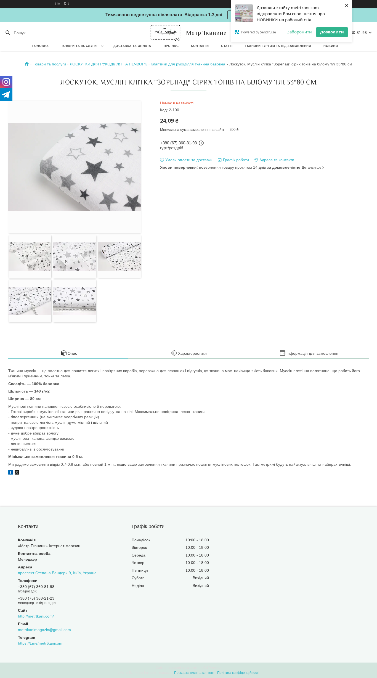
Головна (40, 45)
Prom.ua (215, 668)
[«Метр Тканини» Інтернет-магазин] (165, 33)
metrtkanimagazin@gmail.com (44, 629)
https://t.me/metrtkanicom (40, 643)
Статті (226, 45)
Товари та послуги (79, 45)
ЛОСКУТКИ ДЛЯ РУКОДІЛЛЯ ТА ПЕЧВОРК (108, 64)
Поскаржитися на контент (194, 673)
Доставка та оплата (132, 45)
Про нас (171, 45)
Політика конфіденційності (238, 673)
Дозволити (332, 32)
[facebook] (10, 473)
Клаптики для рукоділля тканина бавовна (188, 64)
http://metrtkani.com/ (36, 616)
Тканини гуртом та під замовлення (278, 45)
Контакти (200, 45)
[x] (17, 473)
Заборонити (299, 32)
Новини (330, 45)
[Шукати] (7, 33)
